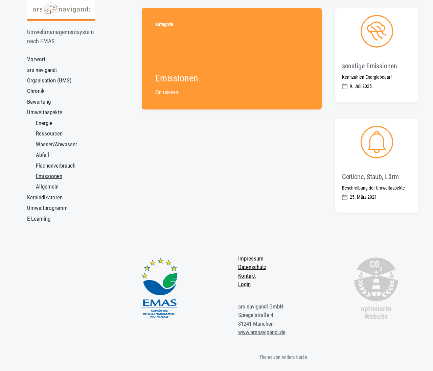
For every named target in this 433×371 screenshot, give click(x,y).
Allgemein (47, 186)
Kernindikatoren (45, 197)
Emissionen (49, 176)
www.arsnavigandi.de (262, 332)
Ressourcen (49, 133)
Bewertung (39, 101)
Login (244, 284)
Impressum (251, 258)
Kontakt (247, 275)
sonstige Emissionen (369, 66)
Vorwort (36, 59)
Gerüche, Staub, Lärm (370, 177)
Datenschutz (252, 267)
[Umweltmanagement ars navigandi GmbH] (61, 10)
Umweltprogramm (47, 207)
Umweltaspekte (44, 112)
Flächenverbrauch (55, 165)
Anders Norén (294, 357)
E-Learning (38, 218)
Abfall (42, 154)
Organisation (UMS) (49, 80)
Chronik (36, 91)
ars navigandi (42, 70)
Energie (44, 123)
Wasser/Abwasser (56, 144)
